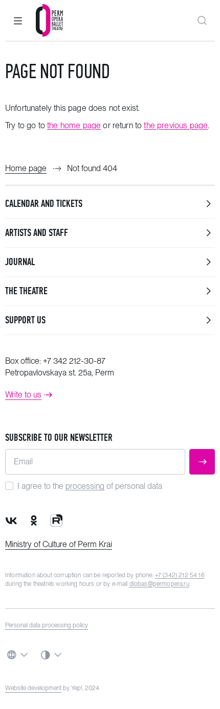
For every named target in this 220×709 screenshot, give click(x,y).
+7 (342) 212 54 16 (180, 575)
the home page (74, 125)
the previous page (176, 125)
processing (84, 486)
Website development (33, 688)
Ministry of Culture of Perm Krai (58, 544)
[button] (18, 20)
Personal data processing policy (46, 625)
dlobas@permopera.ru (159, 583)
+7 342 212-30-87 (74, 361)
